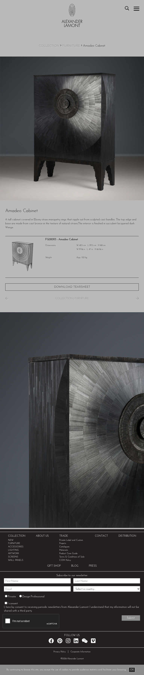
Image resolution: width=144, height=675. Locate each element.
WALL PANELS (15, 560)
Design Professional (33, 596)
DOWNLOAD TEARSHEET (72, 286)
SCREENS (13, 557)
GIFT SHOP (54, 566)
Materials (63, 550)
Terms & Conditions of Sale (71, 557)
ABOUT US (42, 536)
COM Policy (65, 560)
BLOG (74, 566)
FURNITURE (71, 45)
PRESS (93, 566)
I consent (13, 603)
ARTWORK (13, 553)
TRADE (63, 536)
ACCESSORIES (15, 547)
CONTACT (101, 536)
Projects (62, 543)
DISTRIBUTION (127, 536)
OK (132, 670)
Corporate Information (80, 652)
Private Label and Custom (71, 540)
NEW (11, 540)
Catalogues (64, 547)
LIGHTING (13, 550)
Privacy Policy (59, 652)
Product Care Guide (68, 553)
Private (12, 596)
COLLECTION (49, 45)
